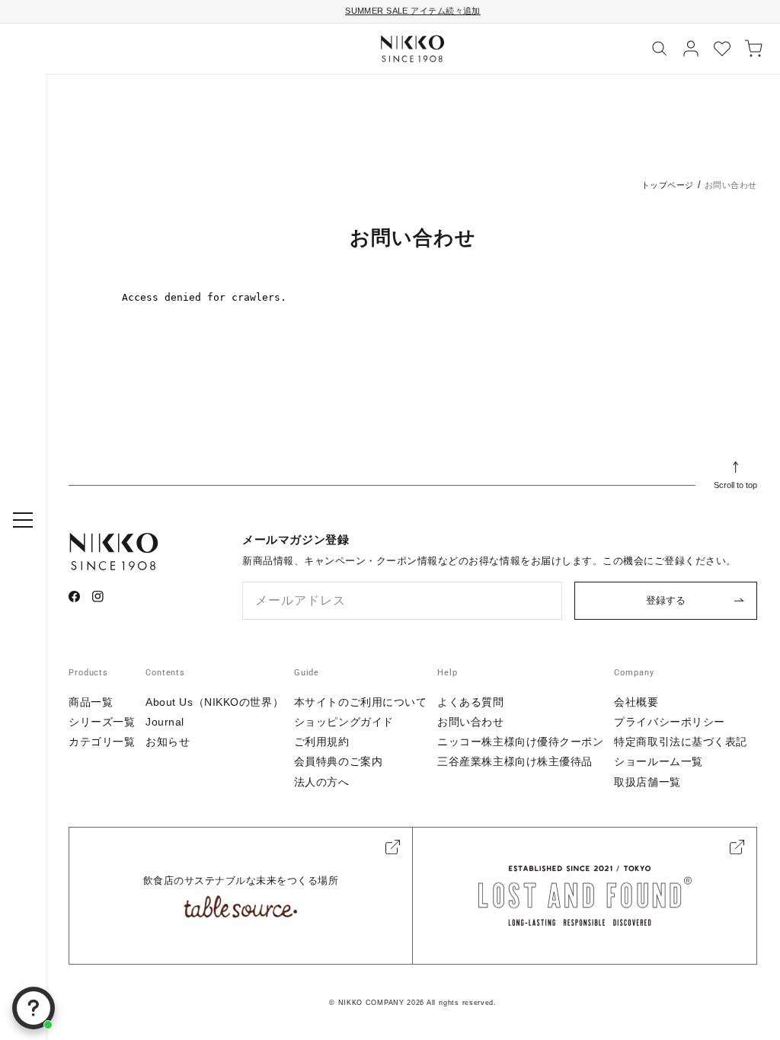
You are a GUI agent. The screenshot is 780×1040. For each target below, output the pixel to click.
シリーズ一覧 (102, 722)
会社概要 (636, 702)
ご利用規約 (322, 741)
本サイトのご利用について (360, 702)
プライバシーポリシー (669, 722)
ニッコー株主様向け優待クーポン (520, 741)
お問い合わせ (470, 722)
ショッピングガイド (344, 722)
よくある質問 (470, 702)
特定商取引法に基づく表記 (680, 741)
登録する (666, 600)
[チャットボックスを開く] (33, 1008)
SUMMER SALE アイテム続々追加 (413, 10)
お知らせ (167, 741)
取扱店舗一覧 (647, 782)
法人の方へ (322, 782)
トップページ (667, 185)
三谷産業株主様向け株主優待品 (515, 761)
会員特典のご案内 (338, 761)
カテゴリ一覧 (102, 741)
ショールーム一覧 (658, 761)
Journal (164, 722)
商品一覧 (91, 702)
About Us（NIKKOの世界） (214, 702)
